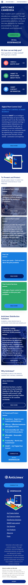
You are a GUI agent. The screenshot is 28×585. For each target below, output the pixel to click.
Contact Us (14, 453)
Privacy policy (14, 576)
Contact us (14, 35)
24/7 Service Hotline (13, 516)
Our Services (11, 526)
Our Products (11, 530)
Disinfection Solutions (14, 520)
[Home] (2, 2)
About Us (10, 533)
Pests (8, 536)
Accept (14, 581)
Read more (14, 145)
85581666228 (14, 42)
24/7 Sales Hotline (13, 513)
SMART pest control (13, 523)
